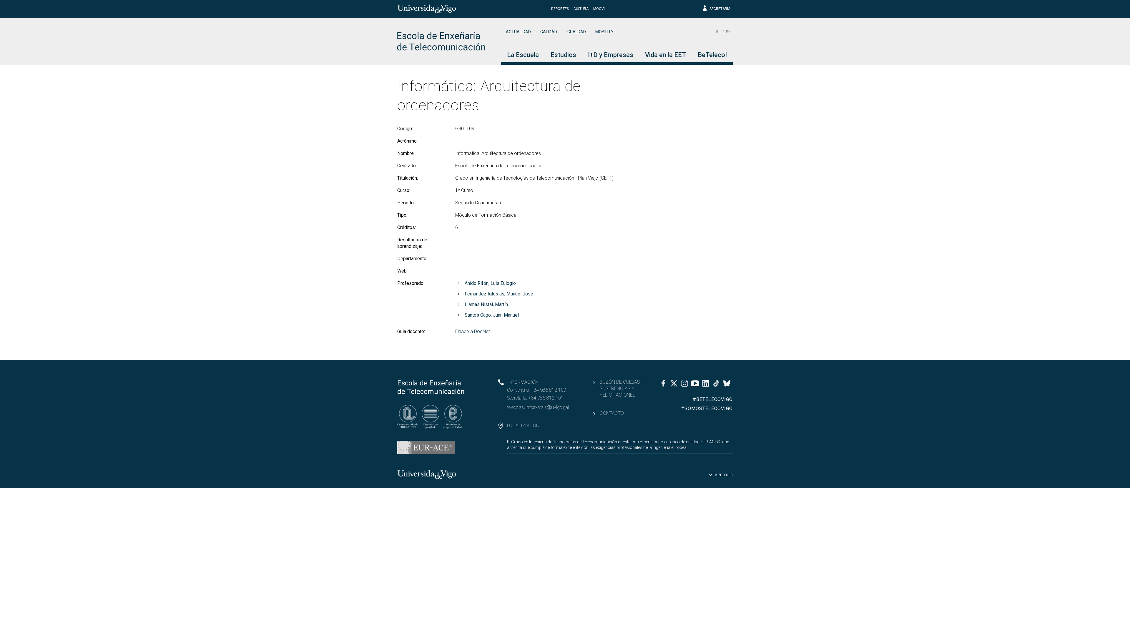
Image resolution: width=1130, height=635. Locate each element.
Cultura (581, 9)
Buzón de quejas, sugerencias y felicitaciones (620, 388)
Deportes (560, 9)
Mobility (604, 31)
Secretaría (719, 9)
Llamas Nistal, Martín (486, 304)
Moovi (599, 9)
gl (718, 32)
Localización (523, 425)
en (728, 32)
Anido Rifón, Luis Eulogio (490, 283)
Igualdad (576, 31)
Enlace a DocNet (472, 331)
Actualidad (518, 31)
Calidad (548, 31)
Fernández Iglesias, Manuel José (499, 294)
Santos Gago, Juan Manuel (492, 315)
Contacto (612, 413)
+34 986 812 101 (546, 398)
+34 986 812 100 (548, 390)
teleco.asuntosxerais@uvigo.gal (538, 407)
